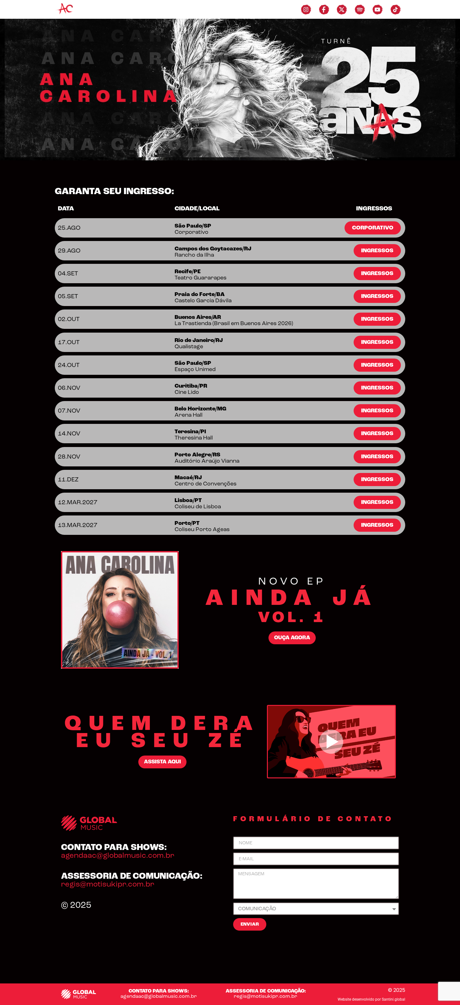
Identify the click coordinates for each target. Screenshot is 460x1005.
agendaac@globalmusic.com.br (117, 855)
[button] (373, 227)
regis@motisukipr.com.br (107, 884)
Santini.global (393, 999)
